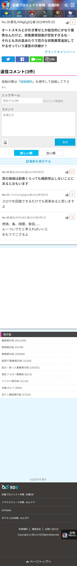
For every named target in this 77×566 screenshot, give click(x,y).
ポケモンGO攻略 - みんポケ (15, 517)
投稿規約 (26, 81)
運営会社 (36, 529)
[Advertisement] (38, 286)
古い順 (50, 153)
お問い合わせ (52, 529)
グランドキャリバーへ (60, 52)
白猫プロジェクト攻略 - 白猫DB (35, 4)
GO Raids (6, 510)
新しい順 (26, 153)
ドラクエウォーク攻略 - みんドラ (18, 502)
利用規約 (23, 529)
